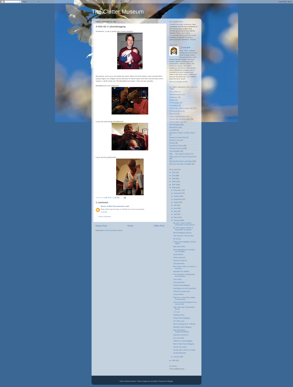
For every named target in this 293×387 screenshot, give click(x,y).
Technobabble (174, 151)
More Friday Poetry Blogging (183, 344)
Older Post (159, 226)
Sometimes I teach (176, 146)
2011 (174, 172)
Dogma (172, 100)
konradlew (154, 381)
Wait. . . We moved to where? (180, 154)
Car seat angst (178, 338)
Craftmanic (173, 97)
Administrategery (175, 94)
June (176, 208)
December (178, 190)
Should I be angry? (180, 347)
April (175, 214)
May (175, 211)
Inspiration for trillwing (181, 271)
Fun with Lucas (178, 321)
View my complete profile (178, 82)
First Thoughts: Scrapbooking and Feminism (184, 275)
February (177, 220)
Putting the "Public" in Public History (182, 133)
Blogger (170, 381)
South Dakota (178, 254)
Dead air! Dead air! (180, 260)
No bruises (177, 239)
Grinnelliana (173, 105)
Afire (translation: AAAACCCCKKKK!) (181, 331)
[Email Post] (124, 197)
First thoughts (174, 103)
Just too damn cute (176, 122)
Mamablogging (174, 124)
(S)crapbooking (178, 263)
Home (130, 226)
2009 (174, 178)
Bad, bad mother (179, 246)
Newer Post (101, 226)
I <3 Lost (176, 312)
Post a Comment (105, 216)
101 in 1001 (173, 92)
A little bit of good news (181, 291)
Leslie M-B (186, 47)
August (176, 202)
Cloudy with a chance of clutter (184, 350)
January (177, 357)
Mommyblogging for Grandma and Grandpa (184, 250)
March (176, 217)
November (178, 193)
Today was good (179, 257)
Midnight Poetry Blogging (182, 327)
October (177, 196)
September (178, 199)
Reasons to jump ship (177, 137)
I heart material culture (177, 116)
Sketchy (172, 143)
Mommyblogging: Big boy (182, 233)
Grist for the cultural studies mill (180, 108)
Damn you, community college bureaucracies (184, 298)
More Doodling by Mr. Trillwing (184, 324)
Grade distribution (179, 353)
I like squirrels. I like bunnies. (183, 236)
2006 (174, 187)
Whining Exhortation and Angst (180, 161)
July (175, 205)
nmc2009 (172, 130)
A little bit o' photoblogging (182, 341)
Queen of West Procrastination (113, 206)
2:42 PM (104, 212)
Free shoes (177, 279)
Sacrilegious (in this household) (184, 288)
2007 (174, 184)
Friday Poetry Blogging (181, 285)
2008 (174, 181)
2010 (174, 175)
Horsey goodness (175, 111)
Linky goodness (179, 282)
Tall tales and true (175, 148)
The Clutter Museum (118, 11)
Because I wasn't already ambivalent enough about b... (184, 224)
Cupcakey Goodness (180, 335)
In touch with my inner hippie (179, 119)
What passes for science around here (183, 157)
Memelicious (173, 127)
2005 (174, 360)
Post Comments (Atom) (114, 230)
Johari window (178, 294)
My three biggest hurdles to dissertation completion (183, 228)
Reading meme (178, 315)
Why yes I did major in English (180, 164)
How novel (173, 114)
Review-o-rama (174, 140)
